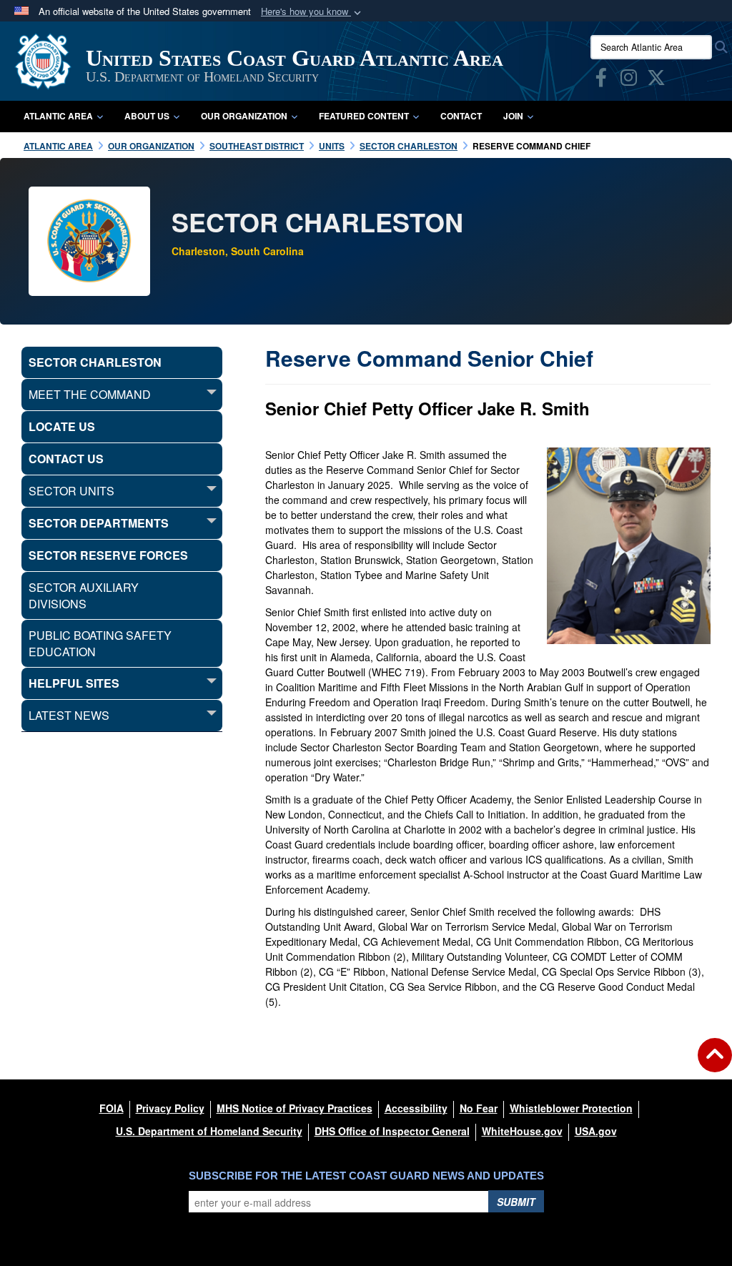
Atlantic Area (58, 115)
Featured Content (364, 115)
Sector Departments (99, 523)
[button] (312, 11)
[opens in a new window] (601, 80)
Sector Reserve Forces (108, 555)
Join (513, 115)
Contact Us (66, 458)
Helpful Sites (74, 683)
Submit (516, 1202)
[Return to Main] (715, 1064)
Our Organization (244, 115)
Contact (461, 115)
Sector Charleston (95, 362)
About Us (146, 115)
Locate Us (62, 426)
